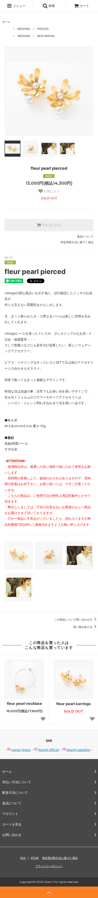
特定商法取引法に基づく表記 (60, 858)
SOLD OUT (51, 225)
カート (84, 6)
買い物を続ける (83, 627)
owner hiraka (21, 750)
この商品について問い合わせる (73, 619)
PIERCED (43, 29)
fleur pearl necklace (24, 703)
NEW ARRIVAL (46, 36)
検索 (51, 6)
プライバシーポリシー (49, 866)
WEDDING (23, 29)
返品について (85, 236)
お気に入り (51, 191)
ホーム (6, 21)
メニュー (19, 6)
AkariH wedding (78, 750)
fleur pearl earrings (73, 703)
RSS (23, 858)
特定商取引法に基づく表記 (77, 242)
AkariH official (48, 750)
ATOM (35, 858)
